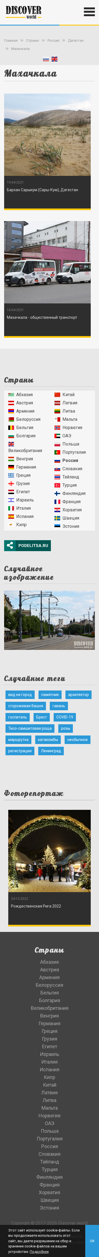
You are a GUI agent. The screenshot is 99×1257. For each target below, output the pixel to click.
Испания (25, 516)
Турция (69, 485)
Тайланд (70, 477)
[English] (54, 60)
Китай (68, 394)
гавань (59, 706)
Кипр (21, 524)
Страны (32, 40)
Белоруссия (28, 419)
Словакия (72, 468)
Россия (53, 40)
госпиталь (17, 717)
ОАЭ (66, 435)
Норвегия (72, 427)
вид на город (20, 694)
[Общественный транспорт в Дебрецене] (49, 618)
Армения (25, 411)
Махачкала (20, 49)
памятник (50, 694)
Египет (23, 491)
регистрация (20, 751)
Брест (41, 717)
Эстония (70, 526)
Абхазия (24, 394)
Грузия (23, 483)
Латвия (69, 402)
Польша (70, 444)
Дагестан (76, 40)
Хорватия (72, 509)
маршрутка (18, 739)
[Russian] (46, 60)
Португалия (74, 452)
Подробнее (39, 1252)
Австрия (24, 402)
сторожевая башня (25, 706)
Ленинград (51, 751)
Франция (71, 501)
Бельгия (24, 427)
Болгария (25, 435)
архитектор (78, 694)
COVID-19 (64, 717)
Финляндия (74, 493)
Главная (11, 40)
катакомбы (48, 739)
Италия (23, 508)
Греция (23, 475)
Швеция (70, 518)
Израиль (25, 500)
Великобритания (25, 450)
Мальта (69, 419)
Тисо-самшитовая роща (30, 728)
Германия (26, 467)
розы (65, 728)
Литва (68, 411)
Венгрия (24, 458)
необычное (77, 739)
